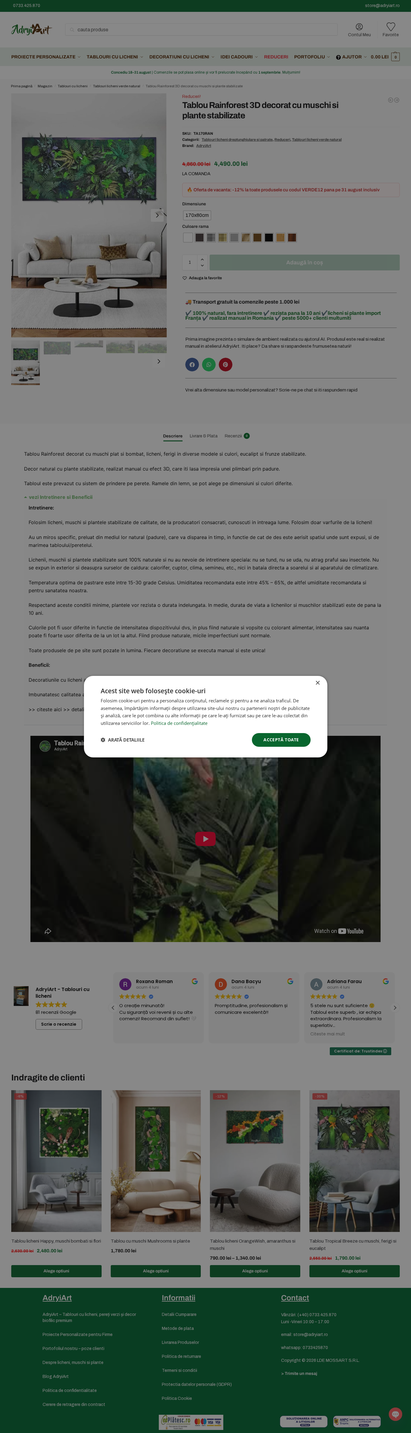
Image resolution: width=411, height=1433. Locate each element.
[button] (123, 740)
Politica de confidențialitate (179, 723)
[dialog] (205, 716)
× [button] (317, 682)
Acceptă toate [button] (281, 740)
